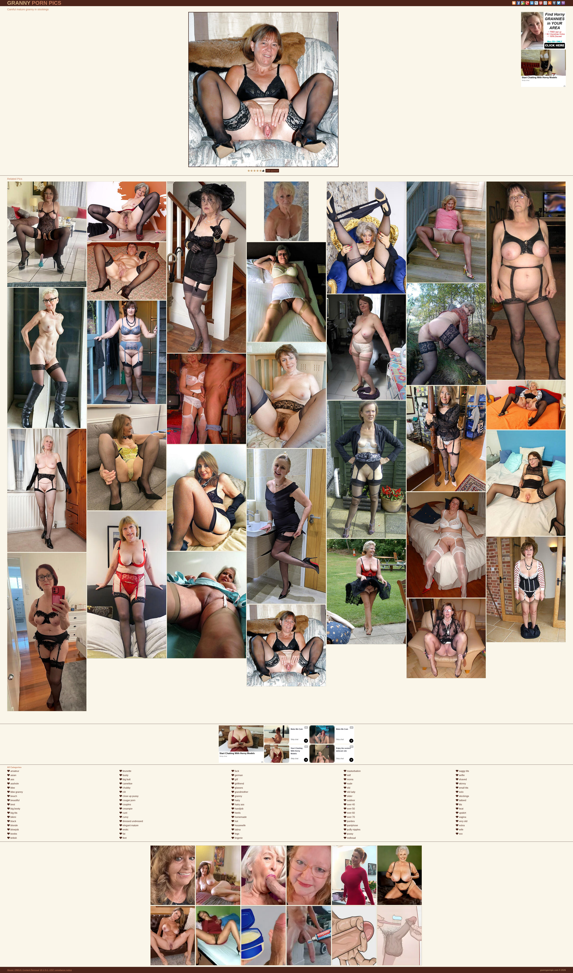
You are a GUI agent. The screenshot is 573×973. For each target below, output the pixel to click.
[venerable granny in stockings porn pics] (526, 405)
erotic (125, 829)
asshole (14, 783)
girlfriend (239, 783)
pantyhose (352, 825)
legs (236, 833)
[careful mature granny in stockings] (263, 89)
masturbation (353, 771)
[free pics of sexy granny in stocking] (126, 271)
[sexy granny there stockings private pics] (446, 334)
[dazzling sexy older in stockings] (286, 292)
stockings (463, 796)
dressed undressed (132, 821)
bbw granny (16, 792)
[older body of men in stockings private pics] (446, 638)
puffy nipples (353, 829)
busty (125, 775)
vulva (461, 825)
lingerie (238, 838)
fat (123, 833)
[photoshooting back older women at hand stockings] (366, 237)
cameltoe (127, 783)
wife (460, 829)
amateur (14, 771)
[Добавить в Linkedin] (532, 3)
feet (124, 838)
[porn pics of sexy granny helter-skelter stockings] (526, 483)
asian (13, 775)
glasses (238, 787)
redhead (351, 838)
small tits (463, 787)
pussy (349, 833)
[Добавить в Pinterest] (541, 3)
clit (124, 792)
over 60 (350, 813)
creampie (127, 808)
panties (350, 821)
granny (238, 796)
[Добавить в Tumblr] (554, 3)
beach (13, 796)
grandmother (241, 792)
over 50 (350, 808)
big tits (13, 813)
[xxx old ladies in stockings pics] (286, 395)
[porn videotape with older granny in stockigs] (46, 358)
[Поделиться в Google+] (527, 3)
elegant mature (130, 825)
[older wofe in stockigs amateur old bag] (46, 632)
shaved (462, 779)
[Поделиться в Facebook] (518, 3)
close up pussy (130, 796)
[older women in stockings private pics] (366, 347)
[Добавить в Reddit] (545, 3)
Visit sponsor (272, 170)
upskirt (462, 813)
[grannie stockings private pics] (206, 398)
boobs (13, 833)
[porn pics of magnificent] (366, 469)
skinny (462, 783)
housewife (240, 825)
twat (460, 808)
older (349, 796)
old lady (350, 792)
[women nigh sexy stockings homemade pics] (126, 352)
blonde (14, 825)
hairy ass (239, 804)
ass (12, 779)
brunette (126, 771)
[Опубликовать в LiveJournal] (536, 3)
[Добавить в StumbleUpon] (550, 3)
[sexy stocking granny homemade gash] (126, 458)
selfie (461, 775)
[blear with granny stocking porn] (446, 438)
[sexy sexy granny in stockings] (446, 545)
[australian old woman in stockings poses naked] (126, 584)
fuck (236, 771)
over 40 (350, 804)
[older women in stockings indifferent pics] (206, 498)
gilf (236, 779)
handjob (238, 808)
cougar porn (128, 800)
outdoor (350, 800)
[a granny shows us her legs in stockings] (526, 280)
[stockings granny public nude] (286, 526)
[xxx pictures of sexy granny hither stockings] (446, 232)
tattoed (462, 800)
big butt (126, 779)
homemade (240, 817)
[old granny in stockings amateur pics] (206, 605)
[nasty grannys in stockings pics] (126, 211)
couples (126, 804)
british (13, 838)
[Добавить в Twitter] (558, 3)
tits (460, 804)
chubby (126, 787)
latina (237, 829)
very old (462, 821)
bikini (13, 817)
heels (237, 813)
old (348, 787)
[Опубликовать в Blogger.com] (514, 3)
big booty (15, 808)
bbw (12, 787)
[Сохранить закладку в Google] (523, 3)
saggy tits (463, 771)
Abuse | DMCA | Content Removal (23, 970)
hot (236, 821)
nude (349, 783)
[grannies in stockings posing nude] (366, 591)
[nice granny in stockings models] (206, 267)
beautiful (15, 800)
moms (349, 779)
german (238, 775)
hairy (237, 800)
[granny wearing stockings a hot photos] (526, 589)
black (13, 821)
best (12, 804)
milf (348, 775)
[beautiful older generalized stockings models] (46, 234)
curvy (125, 817)
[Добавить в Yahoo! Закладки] (563, 3)
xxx (460, 833)
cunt (124, 813)
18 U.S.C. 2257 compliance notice (56, 970)
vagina (462, 817)
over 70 (350, 817)
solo (460, 792)
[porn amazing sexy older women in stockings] (46, 490)
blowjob (14, 829)
